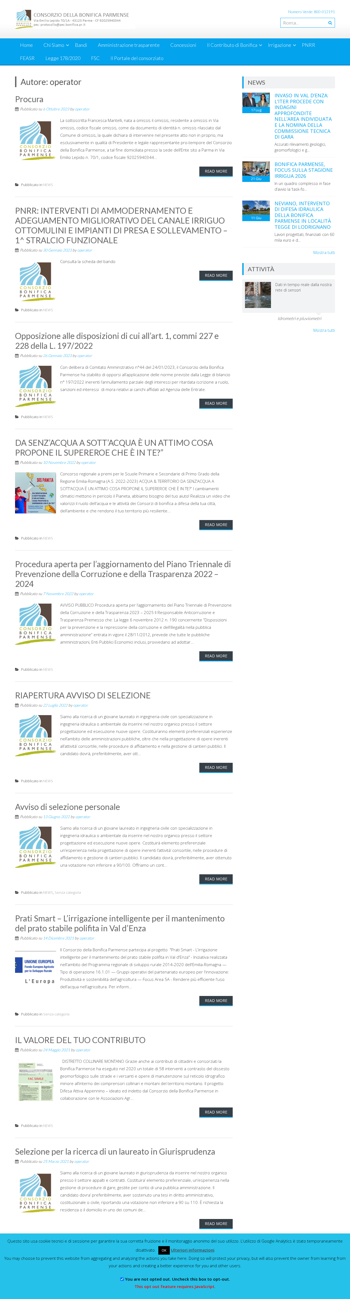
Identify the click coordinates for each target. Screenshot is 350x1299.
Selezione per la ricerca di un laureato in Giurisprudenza (115, 1151)
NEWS (48, 184)
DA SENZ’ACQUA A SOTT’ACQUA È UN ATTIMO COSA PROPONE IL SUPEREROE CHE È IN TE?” (114, 447)
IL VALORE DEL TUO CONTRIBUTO (80, 1040)
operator (82, 109)
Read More (216, 171)
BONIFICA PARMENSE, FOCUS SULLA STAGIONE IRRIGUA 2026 (304, 170)
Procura (29, 99)
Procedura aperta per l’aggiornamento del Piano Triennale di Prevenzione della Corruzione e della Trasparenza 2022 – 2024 (123, 574)
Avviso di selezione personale (67, 807)
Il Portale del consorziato (137, 58)
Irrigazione (279, 45)
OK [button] (164, 1250)
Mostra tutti (324, 252)
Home (26, 45)
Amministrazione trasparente (129, 45)
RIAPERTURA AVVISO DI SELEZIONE (83, 695)
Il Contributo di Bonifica (232, 45)
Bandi (81, 45)
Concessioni (183, 45)
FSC (95, 58)
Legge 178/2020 (62, 58)
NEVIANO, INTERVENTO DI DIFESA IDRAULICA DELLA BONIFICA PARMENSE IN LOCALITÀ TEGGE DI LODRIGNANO (303, 215)
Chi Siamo (53, 45)
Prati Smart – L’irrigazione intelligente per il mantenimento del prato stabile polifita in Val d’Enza (120, 923)
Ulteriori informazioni (192, 1250)
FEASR (27, 58)
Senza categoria (68, 892)
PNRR (308, 45)
